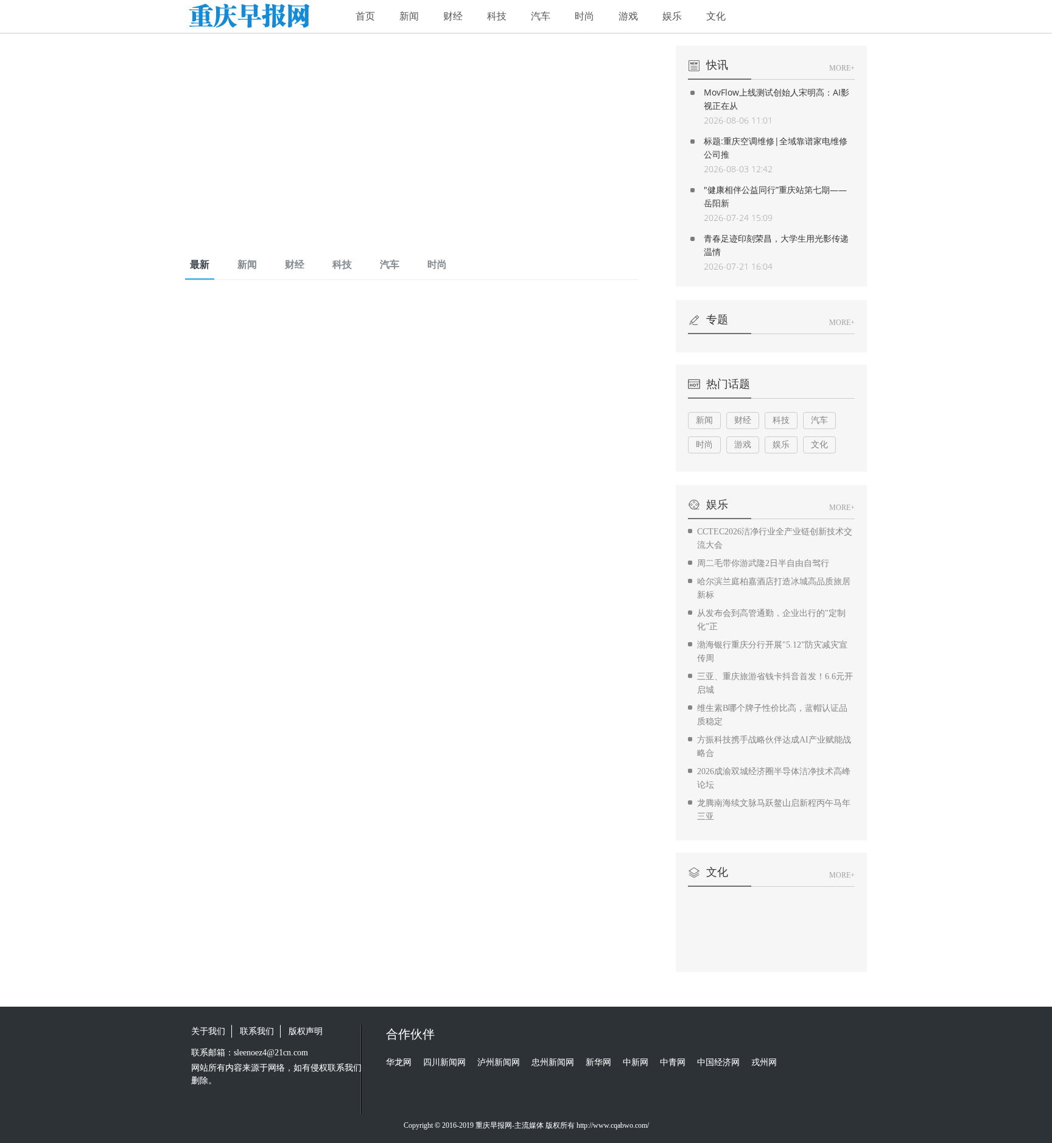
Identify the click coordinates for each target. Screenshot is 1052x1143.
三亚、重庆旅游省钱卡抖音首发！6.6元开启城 (775, 683)
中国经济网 (718, 1062)
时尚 (584, 16)
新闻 (409, 16)
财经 (453, 16)
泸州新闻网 (498, 1062)
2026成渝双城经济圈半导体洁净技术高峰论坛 (773, 778)
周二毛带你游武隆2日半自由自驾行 (763, 563)
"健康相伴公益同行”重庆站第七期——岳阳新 (775, 196)
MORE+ (842, 68)
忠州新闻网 (552, 1062)
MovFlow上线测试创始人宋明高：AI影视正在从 (776, 98)
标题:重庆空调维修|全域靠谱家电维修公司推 (775, 147)
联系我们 (257, 1031)
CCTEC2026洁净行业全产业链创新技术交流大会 (774, 538)
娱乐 (672, 16)
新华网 (598, 1062)
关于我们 (208, 1031)
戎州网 (764, 1062)
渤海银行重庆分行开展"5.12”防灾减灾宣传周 (772, 651)
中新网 (635, 1062)
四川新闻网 (444, 1062)
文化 (716, 16)
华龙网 (399, 1062)
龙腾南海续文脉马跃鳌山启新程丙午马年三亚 (773, 810)
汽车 (540, 16)
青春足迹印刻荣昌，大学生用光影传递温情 (776, 244)
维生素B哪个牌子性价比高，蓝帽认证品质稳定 (772, 715)
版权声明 (306, 1031)
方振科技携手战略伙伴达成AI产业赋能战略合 (774, 746)
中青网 (673, 1062)
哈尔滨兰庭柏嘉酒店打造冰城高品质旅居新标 (773, 588)
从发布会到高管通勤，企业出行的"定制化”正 (771, 620)
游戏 (628, 16)
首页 (365, 16)
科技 (497, 16)
